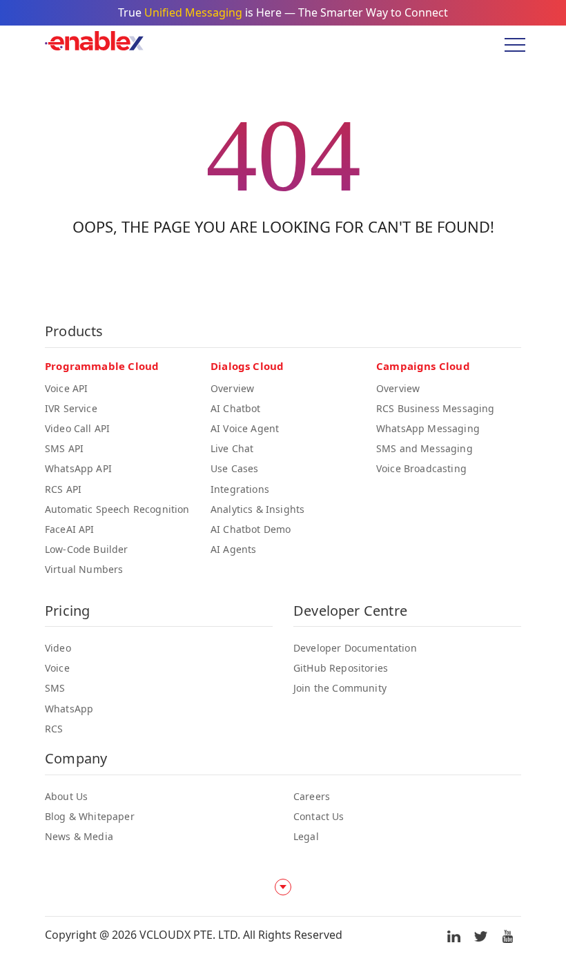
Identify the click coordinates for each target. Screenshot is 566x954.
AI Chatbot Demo (251, 529)
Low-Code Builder (86, 549)
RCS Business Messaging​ (435, 408)
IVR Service (71, 408)
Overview (232, 388)
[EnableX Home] (94, 45)
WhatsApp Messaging (428, 428)
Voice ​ (58, 667)
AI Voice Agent (245, 428)
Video (58, 647)
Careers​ (311, 796)
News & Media (79, 836)
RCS (54, 728)
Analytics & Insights (257, 509)
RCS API (63, 489)
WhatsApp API (78, 468)
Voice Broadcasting (421, 468)
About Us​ (66, 796)
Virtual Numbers (84, 569)
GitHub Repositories (340, 667)
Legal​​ (306, 836)
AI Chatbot (236, 408)
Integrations (240, 489)
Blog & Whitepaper (90, 816)
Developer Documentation (355, 647)
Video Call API (77, 428)
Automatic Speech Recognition (117, 509)
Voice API (66, 388)
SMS (55, 687)
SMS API (64, 448)
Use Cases (234, 468)
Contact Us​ (318, 816)
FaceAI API (70, 529)
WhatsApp (69, 708)
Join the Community (340, 687)
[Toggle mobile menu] (510, 45)
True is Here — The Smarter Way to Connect (283, 12)
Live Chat (232, 448)
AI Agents (233, 549)
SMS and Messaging (424, 448)
